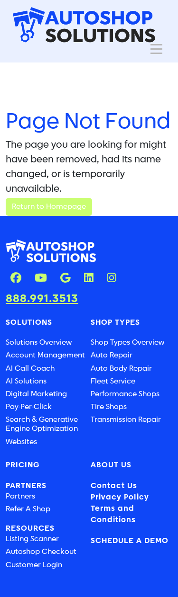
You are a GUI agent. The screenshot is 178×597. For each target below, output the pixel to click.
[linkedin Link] (89, 278)
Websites (21, 441)
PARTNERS (26, 486)
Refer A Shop (28, 509)
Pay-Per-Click (29, 406)
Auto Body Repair (121, 368)
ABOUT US (111, 465)
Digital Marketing (36, 394)
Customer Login (34, 565)
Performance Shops (125, 394)
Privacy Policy (120, 497)
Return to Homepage (49, 207)
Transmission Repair (126, 419)
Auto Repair (111, 355)
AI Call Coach (30, 368)
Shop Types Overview (127, 342)
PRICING (23, 465)
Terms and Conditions (113, 514)
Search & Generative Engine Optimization (42, 424)
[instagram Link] (111, 278)
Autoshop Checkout (41, 551)
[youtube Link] (41, 278)
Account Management (45, 355)
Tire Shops (109, 406)
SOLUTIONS (29, 323)
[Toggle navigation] (156, 49)
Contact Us (114, 486)
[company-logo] (84, 24)
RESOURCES (30, 529)
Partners (20, 496)
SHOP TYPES (115, 323)
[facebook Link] (15, 278)
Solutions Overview (39, 342)
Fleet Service (113, 381)
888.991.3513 (42, 299)
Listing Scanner (32, 539)
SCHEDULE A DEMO (130, 541)
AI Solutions (26, 381)
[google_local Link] (65, 278)
